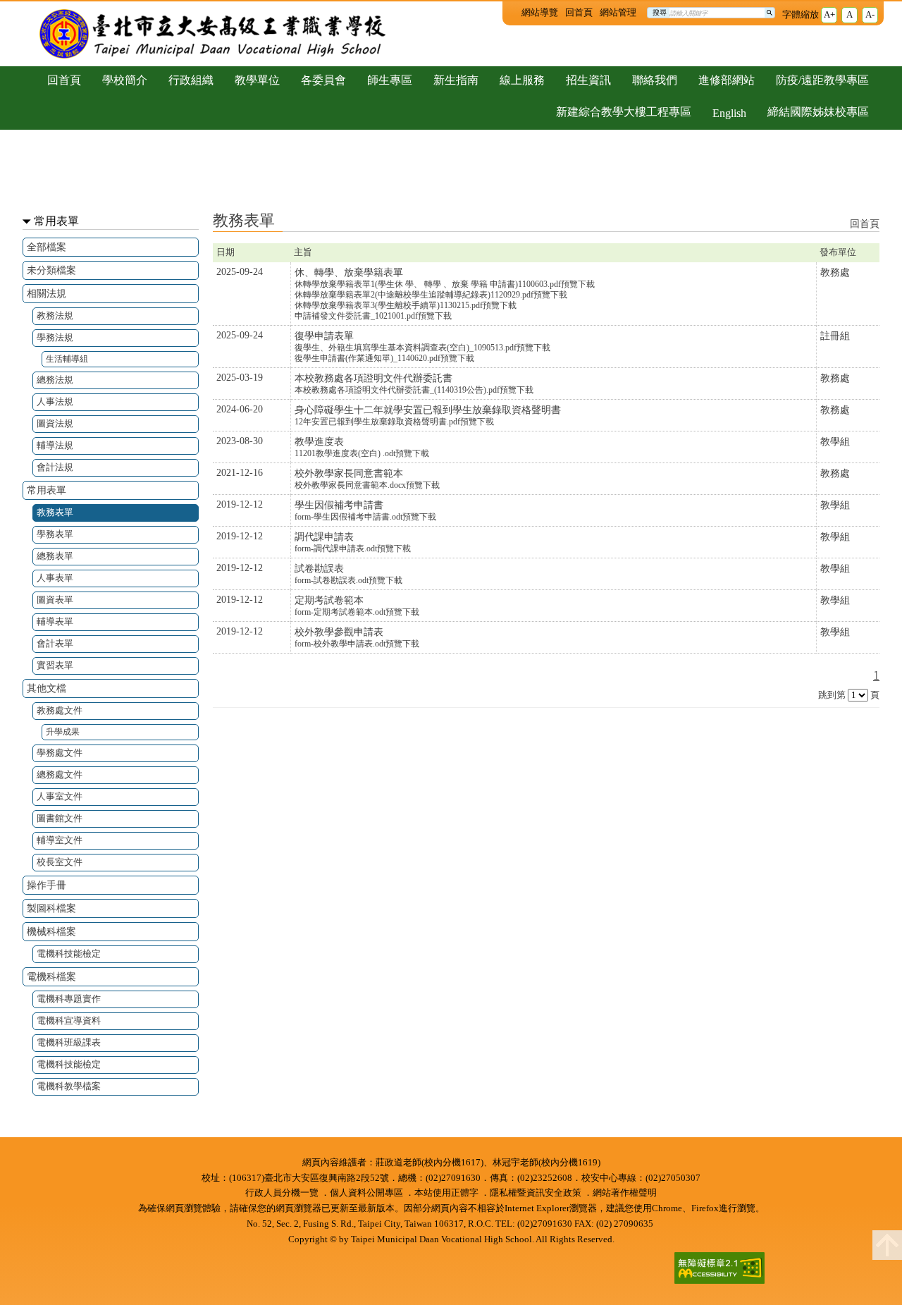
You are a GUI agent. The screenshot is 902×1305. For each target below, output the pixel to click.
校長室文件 (59, 862)
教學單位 (257, 80)
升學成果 (63, 732)
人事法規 (55, 401)
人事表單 (55, 577)
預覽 (569, 284)
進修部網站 (726, 80)
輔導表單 (55, 621)
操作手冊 (46, 884)
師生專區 (389, 80)
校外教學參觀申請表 (339, 631)
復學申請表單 (324, 335)
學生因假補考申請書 (339, 504)
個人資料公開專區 (366, 1193)
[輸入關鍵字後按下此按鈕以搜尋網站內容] (769, 13)
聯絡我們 (654, 80)
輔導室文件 (59, 840)
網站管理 (618, 13)
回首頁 (579, 13)
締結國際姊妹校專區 (818, 112)
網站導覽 (539, 13)
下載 (586, 284)
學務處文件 (59, 752)
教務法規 (55, 315)
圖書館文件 (59, 818)
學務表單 (55, 534)
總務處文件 (59, 774)
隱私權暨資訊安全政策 (535, 1193)
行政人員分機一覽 (282, 1193)
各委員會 (323, 80)
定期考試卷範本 (329, 600)
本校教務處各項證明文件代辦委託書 (373, 378)
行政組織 (191, 80)
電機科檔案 (51, 976)
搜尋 (660, 12)
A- (870, 15)
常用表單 (56, 221)
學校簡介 (124, 80)
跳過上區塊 (28, 5)
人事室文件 (59, 796)
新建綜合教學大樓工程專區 (623, 112)
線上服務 (522, 80)
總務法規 (55, 379)
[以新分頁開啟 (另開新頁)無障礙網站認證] (715, 1269)
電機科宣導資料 (69, 1020)
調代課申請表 (324, 536)
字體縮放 (800, 15)
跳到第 (832, 695)
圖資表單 (55, 599)
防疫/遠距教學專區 (822, 80)
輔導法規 (55, 445)
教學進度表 (319, 441)
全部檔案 (46, 246)
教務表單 (55, 512)
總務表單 (55, 556)
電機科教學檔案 (69, 1086)
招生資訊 (588, 80)
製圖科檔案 (51, 908)
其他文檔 (46, 688)
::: (510, 11)
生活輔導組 (67, 359)
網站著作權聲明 (625, 1193)
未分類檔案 (51, 270)
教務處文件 (59, 710)
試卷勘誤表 (319, 568)
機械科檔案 (51, 931)
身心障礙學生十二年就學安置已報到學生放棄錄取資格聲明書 (428, 409)
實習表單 (55, 665)
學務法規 (55, 337)
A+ (829, 15)
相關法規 (46, 293)
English (729, 113)
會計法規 (55, 467)
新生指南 (455, 80)
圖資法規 (55, 423)
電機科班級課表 (69, 1042)
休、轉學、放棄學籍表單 (349, 272)
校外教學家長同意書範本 (349, 473)
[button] (887, 1245)
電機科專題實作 (69, 998)
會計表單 (55, 643)
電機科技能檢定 (69, 953)
